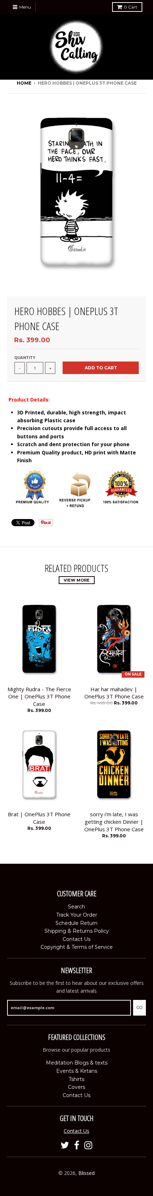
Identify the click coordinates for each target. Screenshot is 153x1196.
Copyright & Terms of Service (77, 947)
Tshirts (76, 1079)
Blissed (86, 1173)
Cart (130, 7)
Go (139, 1007)
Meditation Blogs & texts (76, 1063)
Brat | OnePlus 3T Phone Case (39, 818)
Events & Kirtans (76, 1071)
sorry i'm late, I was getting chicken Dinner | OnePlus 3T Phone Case (114, 822)
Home (24, 83)
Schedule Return (76, 923)
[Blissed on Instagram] (88, 1145)
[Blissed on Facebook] (76, 1145)
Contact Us (76, 939)
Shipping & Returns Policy (76, 931)
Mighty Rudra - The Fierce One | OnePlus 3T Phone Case (39, 697)
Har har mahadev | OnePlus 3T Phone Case (114, 693)
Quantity (24, 357)
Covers (76, 1087)
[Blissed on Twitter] (64, 1145)
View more (77, 580)
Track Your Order (76, 915)
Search (76, 906)
